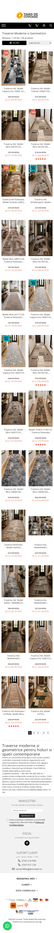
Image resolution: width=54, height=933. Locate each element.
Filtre (15, 42)
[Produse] (3, 26)
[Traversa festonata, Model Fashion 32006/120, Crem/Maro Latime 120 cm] (13, 526)
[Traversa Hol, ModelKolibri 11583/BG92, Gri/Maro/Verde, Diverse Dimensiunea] (41, 525)
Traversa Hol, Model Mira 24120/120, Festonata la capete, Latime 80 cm (40, 145)
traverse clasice (35, 789)
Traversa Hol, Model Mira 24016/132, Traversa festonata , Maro (13, 145)
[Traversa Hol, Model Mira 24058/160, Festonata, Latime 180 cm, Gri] (13, 468)
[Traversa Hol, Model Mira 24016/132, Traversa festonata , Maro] (13, 125)
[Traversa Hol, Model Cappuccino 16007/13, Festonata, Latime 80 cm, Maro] (41, 637)
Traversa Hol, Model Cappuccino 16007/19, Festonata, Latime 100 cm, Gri (40, 316)
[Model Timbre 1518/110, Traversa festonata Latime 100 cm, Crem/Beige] (41, 409)
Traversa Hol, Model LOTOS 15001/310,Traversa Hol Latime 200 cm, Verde (40, 712)
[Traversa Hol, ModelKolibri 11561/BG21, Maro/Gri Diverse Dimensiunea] (13, 637)
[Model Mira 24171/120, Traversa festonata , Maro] (13, 296)
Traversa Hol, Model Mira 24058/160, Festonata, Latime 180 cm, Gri (13, 490)
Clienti (26, 884)
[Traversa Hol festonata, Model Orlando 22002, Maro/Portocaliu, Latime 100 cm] (13, 181)
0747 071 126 (28, 864)
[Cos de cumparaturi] (44, 25)
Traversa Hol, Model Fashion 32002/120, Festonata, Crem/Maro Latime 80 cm (40, 90)
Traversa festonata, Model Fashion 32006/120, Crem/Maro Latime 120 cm (13, 546)
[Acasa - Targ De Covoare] (27, 15)
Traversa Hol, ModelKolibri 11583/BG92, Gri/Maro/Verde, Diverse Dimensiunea (40, 546)
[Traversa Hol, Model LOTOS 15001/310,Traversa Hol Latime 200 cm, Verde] (41, 692)
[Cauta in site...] (51, 25)
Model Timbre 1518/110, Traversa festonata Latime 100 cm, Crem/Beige (40, 431)
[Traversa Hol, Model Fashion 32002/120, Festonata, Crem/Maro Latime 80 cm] (41, 67)
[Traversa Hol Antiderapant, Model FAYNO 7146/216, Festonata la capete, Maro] (41, 181)
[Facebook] (27, 843)
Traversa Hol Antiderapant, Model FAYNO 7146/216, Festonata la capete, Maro (41, 201)
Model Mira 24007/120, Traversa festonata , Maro (13, 260)
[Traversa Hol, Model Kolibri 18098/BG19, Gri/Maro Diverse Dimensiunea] (13, 581)
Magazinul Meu (26, 878)
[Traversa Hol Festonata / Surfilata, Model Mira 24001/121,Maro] (13, 692)
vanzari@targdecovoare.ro (28, 868)
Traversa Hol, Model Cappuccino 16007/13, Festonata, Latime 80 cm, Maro (40, 657)
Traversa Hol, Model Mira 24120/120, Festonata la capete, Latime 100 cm (40, 371)
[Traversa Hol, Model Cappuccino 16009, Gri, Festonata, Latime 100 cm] (13, 68)
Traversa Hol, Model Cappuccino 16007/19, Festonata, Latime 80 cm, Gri (13, 371)
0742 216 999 (28, 860)
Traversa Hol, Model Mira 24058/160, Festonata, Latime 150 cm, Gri (40, 490)
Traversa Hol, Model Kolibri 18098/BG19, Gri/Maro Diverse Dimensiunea (13, 601)
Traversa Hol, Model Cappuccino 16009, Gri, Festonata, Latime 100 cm (13, 90)
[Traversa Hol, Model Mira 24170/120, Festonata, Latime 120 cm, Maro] (41, 238)
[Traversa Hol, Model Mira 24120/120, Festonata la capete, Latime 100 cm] (41, 351)
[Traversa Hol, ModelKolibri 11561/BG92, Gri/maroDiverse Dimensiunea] (41, 581)
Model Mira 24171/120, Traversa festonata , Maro (13, 316)
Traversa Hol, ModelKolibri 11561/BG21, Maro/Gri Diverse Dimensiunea (13, 657)
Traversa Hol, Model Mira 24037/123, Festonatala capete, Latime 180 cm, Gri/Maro (13, 431)
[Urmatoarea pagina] (48, 733)
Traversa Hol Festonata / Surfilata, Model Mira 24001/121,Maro (13, 712)
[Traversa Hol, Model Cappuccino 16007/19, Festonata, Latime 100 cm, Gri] (41, 295)
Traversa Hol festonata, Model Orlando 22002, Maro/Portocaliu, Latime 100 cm (13, 201)
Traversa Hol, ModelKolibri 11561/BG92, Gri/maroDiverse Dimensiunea (40, 601)
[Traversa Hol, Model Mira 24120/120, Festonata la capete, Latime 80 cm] (41, 125)
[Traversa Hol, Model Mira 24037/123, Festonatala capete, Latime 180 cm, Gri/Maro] (13, 409)
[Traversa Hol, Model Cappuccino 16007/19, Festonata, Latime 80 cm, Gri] (13, 351)
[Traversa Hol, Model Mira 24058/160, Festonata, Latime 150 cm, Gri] (41, 468)
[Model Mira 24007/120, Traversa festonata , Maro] (13, 238)
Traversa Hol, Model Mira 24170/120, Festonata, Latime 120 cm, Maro (40, 260)
